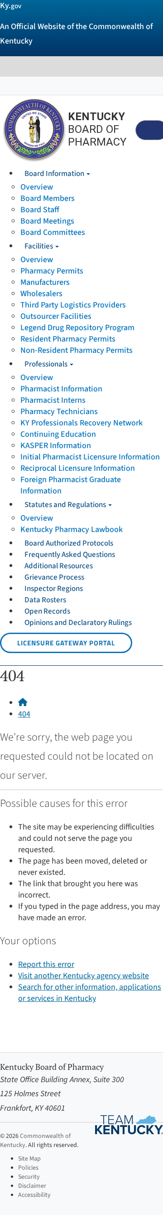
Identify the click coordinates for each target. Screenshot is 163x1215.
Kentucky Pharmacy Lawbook (71, 529)
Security (29, 1176)
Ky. (10, 5)
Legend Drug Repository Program (77, 327)
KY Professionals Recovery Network (81, 423)
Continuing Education (58, 434)
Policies (28, 1167)
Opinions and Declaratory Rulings (78, 622)
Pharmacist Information (61, 389)
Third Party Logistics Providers (73, 305)
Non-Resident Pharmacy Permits (76, 350)
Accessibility (34, 1195)
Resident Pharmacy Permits (67, 339)
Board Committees (52, 232)
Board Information (55, 173)
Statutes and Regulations (65, 504)
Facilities (39, 246)
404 (24, 714)
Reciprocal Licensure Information (77, 468)
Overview (36, 187)
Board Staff (39, 209)
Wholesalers (41, 293)
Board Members (47, 198)
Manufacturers (45, 282)
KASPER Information (55, 445)
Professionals (46, 364)
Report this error (46, 964)
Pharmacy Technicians (59, 411)
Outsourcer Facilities (55, 316)
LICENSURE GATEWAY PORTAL (66, 643)
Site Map (29, 1158)
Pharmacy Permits (51, 271)
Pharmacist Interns (53, 400)
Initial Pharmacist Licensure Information (90, 457)
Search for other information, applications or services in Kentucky (89, 992)
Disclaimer (32, 1186)
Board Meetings (47, 221)
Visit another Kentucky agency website (83, 975)
